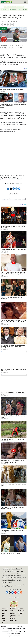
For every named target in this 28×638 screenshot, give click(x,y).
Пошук (3, 620)
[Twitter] (5, 24)
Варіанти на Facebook (14, 193)
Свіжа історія (13, 9)
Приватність (13, 620)
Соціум (3, 28)
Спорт (20, 615)
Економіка (21, 612)
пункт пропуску (12, 183)
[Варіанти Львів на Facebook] (7, 592)
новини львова (19, 183)
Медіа (3, 615)
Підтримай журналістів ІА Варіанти (14, 199)
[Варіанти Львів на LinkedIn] (12, 592)
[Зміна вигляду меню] (25, 2)
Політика (12, 617)
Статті (19, 9)
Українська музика (19, 6)
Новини (25, 9)
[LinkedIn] (8, 24)
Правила (12, 618)
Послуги (12, 608)
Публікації (5, 608)
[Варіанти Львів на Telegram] (18, 592)
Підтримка (13, 613)
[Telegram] (11, 24)
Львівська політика (8, 6)
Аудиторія (5, 622)
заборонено (7, 178)
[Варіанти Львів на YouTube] (15, 592)
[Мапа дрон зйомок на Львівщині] (14, 604)
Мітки (3, 617)
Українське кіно (4, 9)
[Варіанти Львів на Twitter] (10, 592)
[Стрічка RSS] (21, 592)
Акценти (4, 610)
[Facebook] (2, 24)
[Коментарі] (13, 24)
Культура (21, 610)
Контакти (13, 615)
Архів (3, 618)
